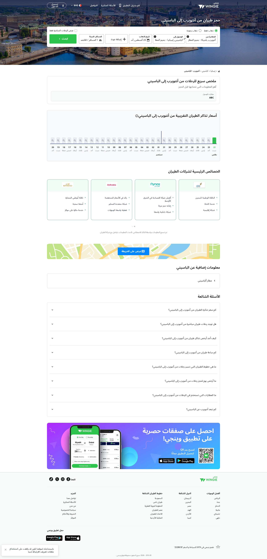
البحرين (188, 502)
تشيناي (217, 514)
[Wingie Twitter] (57, 479)
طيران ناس (157, 502)
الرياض (217, 498)
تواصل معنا (71, 498)
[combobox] (202, 40)
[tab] (134, 226)
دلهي (218, 518)
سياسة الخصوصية (68, 510)
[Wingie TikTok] (51, 480)
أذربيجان (187, 498)
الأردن (188, 514)
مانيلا (218, 510)
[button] (214, 140)
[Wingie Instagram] (63, 479)
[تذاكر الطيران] (219, 71)
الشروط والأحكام (69, 514)
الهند (189, 510)
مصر (189, 506)
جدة (218, 502)
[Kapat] (5, 550)
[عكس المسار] (185, 39)
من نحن (72, 506)
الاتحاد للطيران (156, 514)
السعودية (158, 498)
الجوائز (73, 518)
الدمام (217, 506)
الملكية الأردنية (156, 518)
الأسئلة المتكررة (69, 502)
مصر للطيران (157, 510)
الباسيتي (205, 71)
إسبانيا (213, 71)
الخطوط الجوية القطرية (153, 506)
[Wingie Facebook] (68, 479)
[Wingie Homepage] (209, 5)
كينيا (189, 518)
